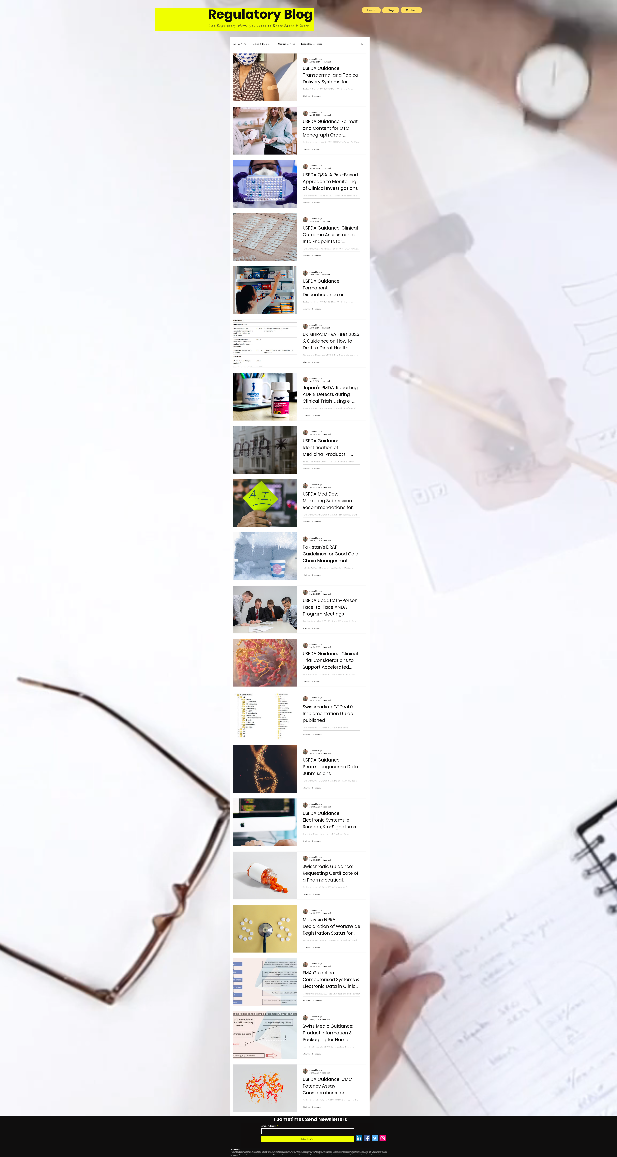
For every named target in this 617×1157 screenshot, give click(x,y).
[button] (362, 44)
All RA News (239, 43)
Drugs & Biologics (262, 43)
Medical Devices (286, 43)
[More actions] (360, 60)
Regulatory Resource (311, 43)
